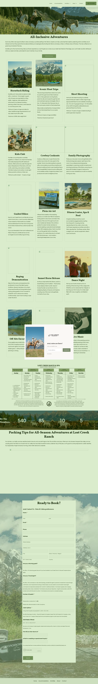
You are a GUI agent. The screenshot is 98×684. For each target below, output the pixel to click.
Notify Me (66, 350)
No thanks (49, 353)
